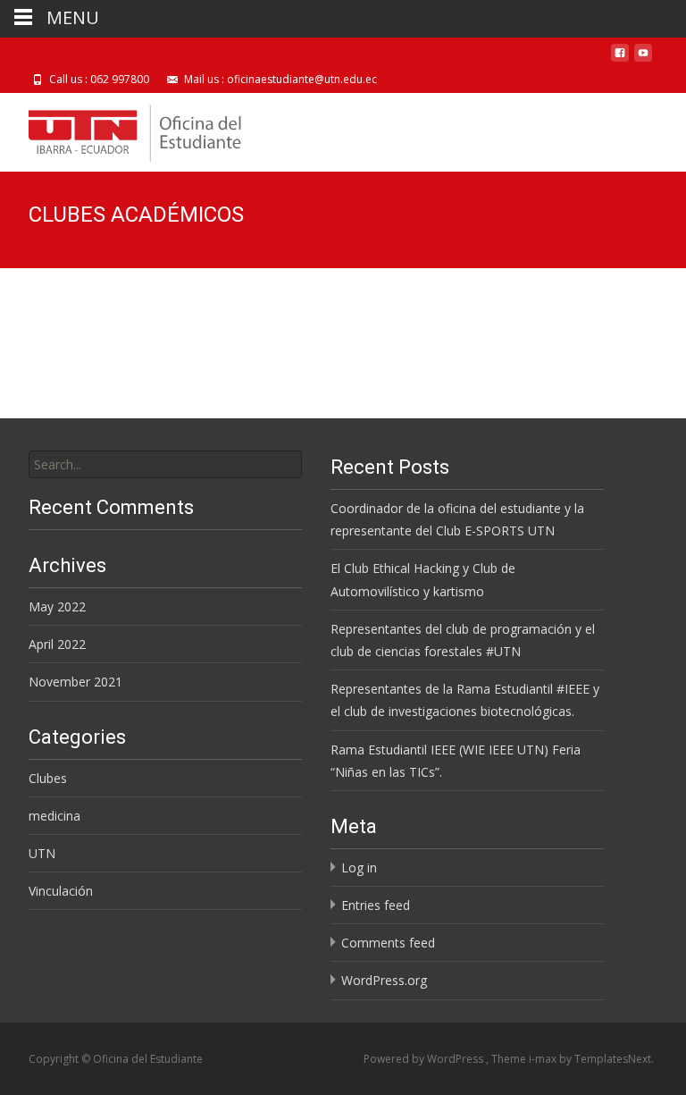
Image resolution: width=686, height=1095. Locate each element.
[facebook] (620, 59)
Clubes (48, 778)
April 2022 (57, 644)
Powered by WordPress (425, 1058)
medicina (54, 815)
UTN (42, 853)
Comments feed (388, 942)
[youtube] (643, 59)
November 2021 (75, 681)
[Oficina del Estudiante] (121, 128)
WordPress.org (384, 980)
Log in (359, 867)
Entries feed (375, 905)
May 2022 (57, 606)
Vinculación (61, 890)
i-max (544, 1058)
